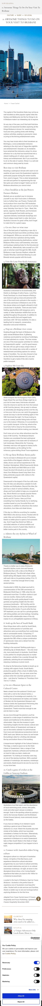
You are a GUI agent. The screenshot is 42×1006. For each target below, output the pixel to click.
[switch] (37, 969)
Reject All (21, 1002)
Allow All (21, 996)
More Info (32, 990)
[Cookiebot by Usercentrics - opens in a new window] (31, 938)
